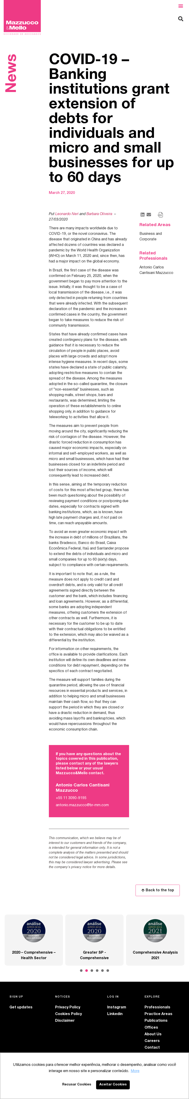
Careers (152, 1041)
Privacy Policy (67, 1007)
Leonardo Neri (66, 214)
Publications (156, 1020)
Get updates (20, 1007)
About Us (153, 1034)
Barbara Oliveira (99, 214)
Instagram (116, 1007)
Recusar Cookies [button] (76, 1084)
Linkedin (115, 1014)
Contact (152, 1047)
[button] (180, 6)
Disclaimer (65, 1020)
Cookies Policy (68, 1014)
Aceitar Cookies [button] (113, 1084)
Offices (151, 1027)
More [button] (135, 1071)
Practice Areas (158, 1014)
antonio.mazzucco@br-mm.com (82, 805)
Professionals (157, 1007)
